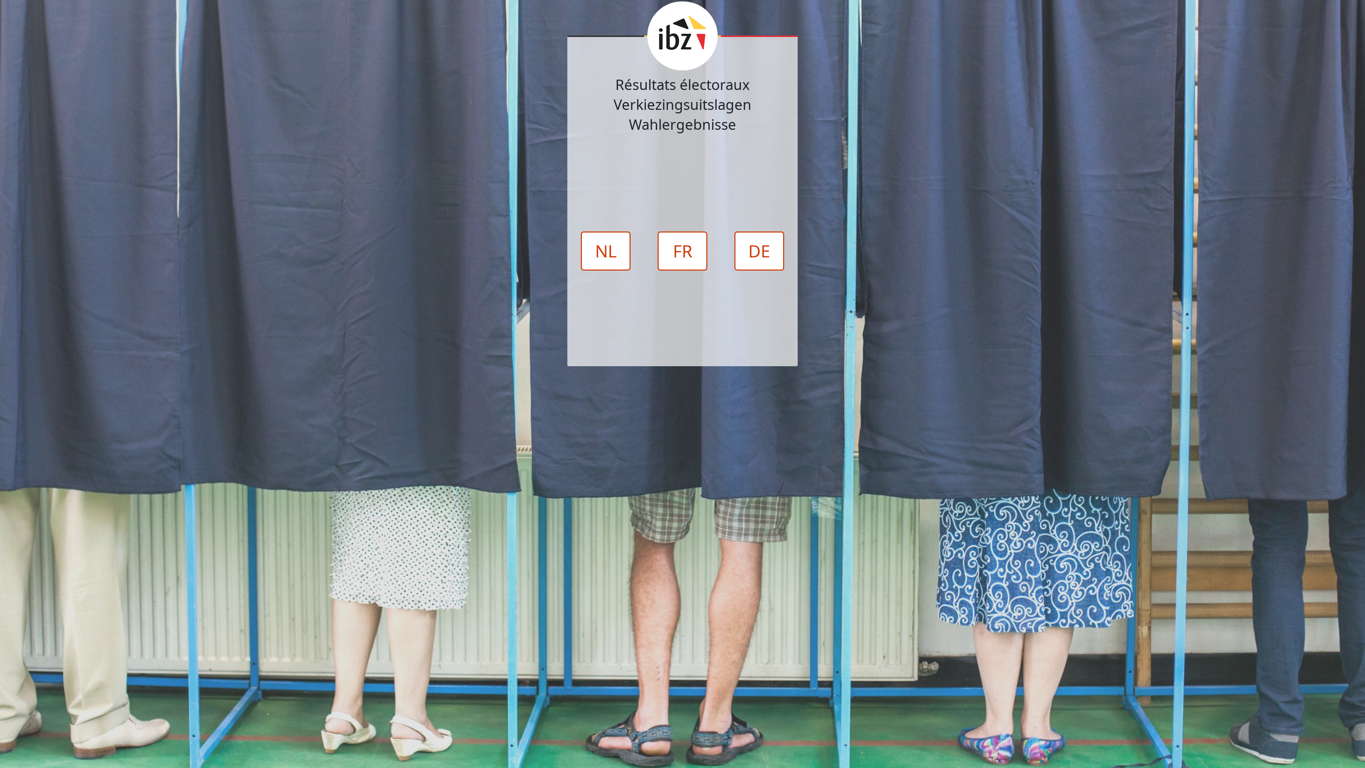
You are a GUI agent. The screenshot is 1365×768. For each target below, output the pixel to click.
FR (682, 250)
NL (606, 250)
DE (759, 250)
